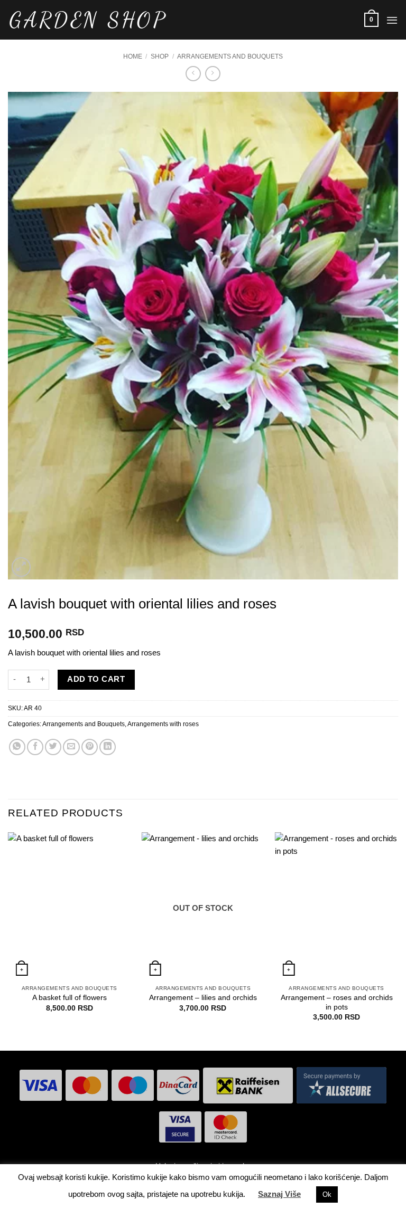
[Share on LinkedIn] (107, 747)
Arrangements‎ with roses (163, 724)
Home (132, 56)
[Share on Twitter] (53, 747)
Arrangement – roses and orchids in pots (337, 1002)
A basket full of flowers (69, 998)
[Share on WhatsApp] (17, 747)
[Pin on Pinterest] (89, 747)
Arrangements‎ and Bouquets (230, 56)
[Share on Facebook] (35, 747)
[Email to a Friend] (71, 747)
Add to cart (96, 679)
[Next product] (193, 74)
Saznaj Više (279, 1193)
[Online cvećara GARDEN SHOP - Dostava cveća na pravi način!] (87, 20)
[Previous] (8, 940)
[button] (371, 19)
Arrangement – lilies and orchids (203, 998)
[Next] (397, 940)
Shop (160, 56)
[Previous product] (212, 74)
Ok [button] (326, 1194)
